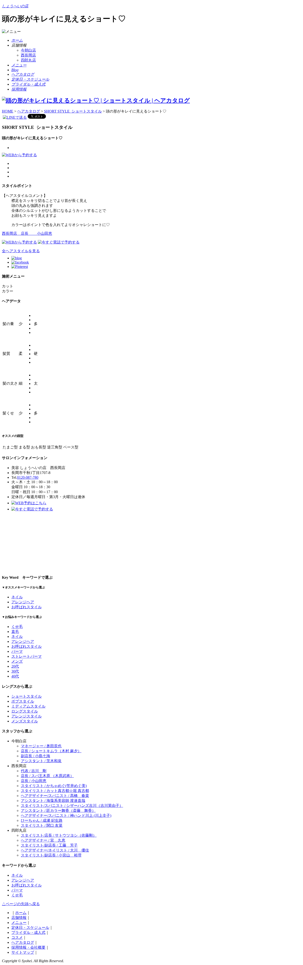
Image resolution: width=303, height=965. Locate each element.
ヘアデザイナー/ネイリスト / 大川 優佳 (55, 850)
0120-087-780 (27, 477)
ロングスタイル (24, 711)
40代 (15, 676)
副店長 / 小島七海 (35, 756)
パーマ (17, 651)
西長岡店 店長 (27, 233)
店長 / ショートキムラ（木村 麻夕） (51, 751)
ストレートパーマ (26, 656)
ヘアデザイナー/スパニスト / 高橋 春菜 (55, 796)
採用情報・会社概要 (28, 947)
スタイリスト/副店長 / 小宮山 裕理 (51, 855)
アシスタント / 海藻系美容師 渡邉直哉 (53, 801)
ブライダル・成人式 (28, 932)
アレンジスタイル (26, 716)
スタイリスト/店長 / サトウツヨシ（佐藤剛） (59, 835)
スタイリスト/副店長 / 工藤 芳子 (49, 845)
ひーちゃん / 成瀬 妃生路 (41, 820)
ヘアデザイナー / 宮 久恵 (43, 840)
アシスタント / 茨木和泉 (41, 761)
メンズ (17, 661)
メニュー (19, 923)
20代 (15, 666)
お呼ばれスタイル (26, 607)
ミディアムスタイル (28, 706)
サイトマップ (22, 952)
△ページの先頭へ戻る (21, 904)
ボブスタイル (22, 701)
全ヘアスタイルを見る (21, 251)
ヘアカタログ (28, 111)
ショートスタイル (26, 696)
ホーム (21, 913)
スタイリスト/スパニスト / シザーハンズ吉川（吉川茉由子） (72, 806)
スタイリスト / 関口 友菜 (41, 825)
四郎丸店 (28, 60)
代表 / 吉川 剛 (33, 771)
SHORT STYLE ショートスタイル (73, 111)
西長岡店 (28, 55)
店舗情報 (19, 918)
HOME (7, 111)
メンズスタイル (24, 721)
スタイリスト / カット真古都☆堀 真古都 (55, 791)
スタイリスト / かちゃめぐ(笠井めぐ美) (54, 786)
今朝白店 (28, 50)
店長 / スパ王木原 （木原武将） (47, 776)
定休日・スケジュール (30, 928)
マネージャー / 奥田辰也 (41, 746)
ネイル (17, 597)
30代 (15, 671)
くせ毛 (17, 627)
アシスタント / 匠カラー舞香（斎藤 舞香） (58, 811)
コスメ (17, 937)
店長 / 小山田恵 (33, 781)
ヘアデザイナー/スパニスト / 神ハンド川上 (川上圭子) (66, 815)
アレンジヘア (22, 602)
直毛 (15, 632)
